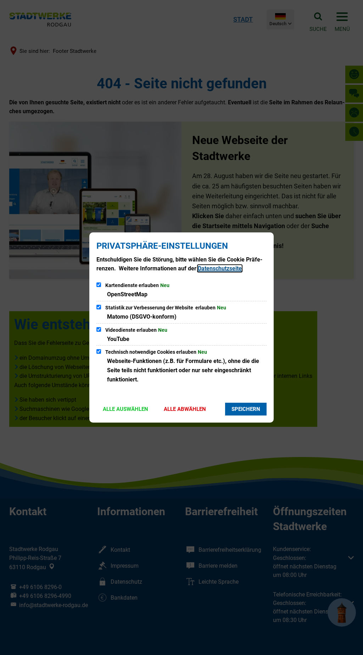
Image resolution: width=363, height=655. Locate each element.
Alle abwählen (185, 409)
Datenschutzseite (220, 268)
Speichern (245, 409)
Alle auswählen (125, 409)
